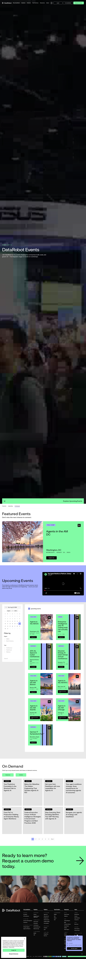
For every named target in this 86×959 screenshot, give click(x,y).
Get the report (74, 948)
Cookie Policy (11, 947)
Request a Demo (78, 3)
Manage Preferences (13, 953)
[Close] (24, 938)
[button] (16, 3)
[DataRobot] (7, 3)
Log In (58, 3)
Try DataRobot (68, 3)
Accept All (13, 950)
